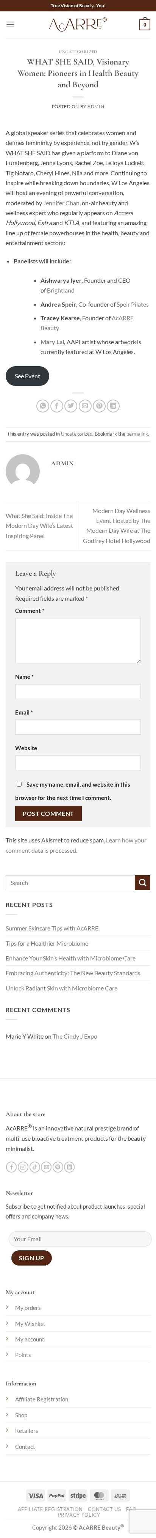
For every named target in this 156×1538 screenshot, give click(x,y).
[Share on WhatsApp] (42, 406)
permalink (137, 434)
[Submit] (142, 882)
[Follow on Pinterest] (58, 1167)
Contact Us (104, 1509)
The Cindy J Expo (75, 1036)
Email (24, 712)
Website (26, 748)
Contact (25, 1446)
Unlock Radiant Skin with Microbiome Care (61, 988)
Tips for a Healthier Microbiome (47, 943)
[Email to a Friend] (85, 406)
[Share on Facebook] (56, 406)
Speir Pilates (132, 304)
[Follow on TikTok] (35, 1167)
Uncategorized (78, 51)
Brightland (60, 290)
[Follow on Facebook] (11, 1167)
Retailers (26, 1430)
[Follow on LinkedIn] (69, 1167)
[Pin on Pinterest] (99, 406)
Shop (21, 1415)
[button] (10, 24)
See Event (27, 376)
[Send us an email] (46, 1167)
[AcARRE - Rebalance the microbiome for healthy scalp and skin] (78, 25)
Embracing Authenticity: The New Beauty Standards (73, 973)
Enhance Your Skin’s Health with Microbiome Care (71, 958)
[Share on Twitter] (70, 406)
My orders (28, 1307)
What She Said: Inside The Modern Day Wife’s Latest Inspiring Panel (39, 526)
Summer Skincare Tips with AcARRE (52, 928)
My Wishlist (30, 1323)
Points (23, 1354)
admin (95, 106)
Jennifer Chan (61, 203)
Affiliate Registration (41, 1399)
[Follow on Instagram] (23, 1167)
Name (24, 676)
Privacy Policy (79, 1515)
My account (29, 1339)
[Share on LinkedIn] (113, 406)
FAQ (131, 1509)
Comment (29, 610)
